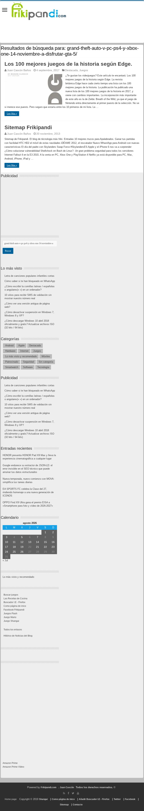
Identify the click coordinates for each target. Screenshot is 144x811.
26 (21, 551)
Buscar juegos (11, 594)
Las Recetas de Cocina (15, 598)
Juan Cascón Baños (19, 70)
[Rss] (64, 793)
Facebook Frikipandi (14, 609)
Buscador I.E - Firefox (14, 602)
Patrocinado (11, 361)
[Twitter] (73, 793)
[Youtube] (78, 793)
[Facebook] (68, 793)
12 (21, 541)
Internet (24, 351)
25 (14, 551)
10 (6, 541)
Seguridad (28, 361)
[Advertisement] (31, 203)
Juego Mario (10, 617)
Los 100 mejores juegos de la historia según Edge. (68, 64)
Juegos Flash (10, 613)
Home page (11, 799)
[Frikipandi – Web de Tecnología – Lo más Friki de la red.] (43, 10)
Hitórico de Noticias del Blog (18, 635)
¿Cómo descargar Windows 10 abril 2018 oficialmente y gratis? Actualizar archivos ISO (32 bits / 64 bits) (29, 324)
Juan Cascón (67, 787)
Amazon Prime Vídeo (13, 767)
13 (29, 541)
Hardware (10, 351)
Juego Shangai (11, 621)
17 (6, 546)
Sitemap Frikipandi (28, 127)
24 (6, 551)
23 (53, 546)
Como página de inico (15, 606)
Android (9, 345)
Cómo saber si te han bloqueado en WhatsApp (29, 281)
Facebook (130, 799)
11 (14, 541)
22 (45, 546)
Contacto (77, 804)
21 (37, 546)
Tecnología (43, 367)
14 (37, 541)
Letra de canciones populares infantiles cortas (29, 275)
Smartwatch (11, 367)
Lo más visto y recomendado (21, 356)
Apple (21, 345)
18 (14, 546)
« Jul (5, 560)
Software (28, 367)
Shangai (43, 799)
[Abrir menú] (4, 10)
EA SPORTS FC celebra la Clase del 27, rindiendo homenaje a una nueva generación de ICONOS (28, 492)
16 (53, 541)
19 (21, 546)
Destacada (71, 70)
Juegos (83, 70)
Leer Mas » (12, 113)
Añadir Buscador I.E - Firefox (94, 799)
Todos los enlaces (13, 629)
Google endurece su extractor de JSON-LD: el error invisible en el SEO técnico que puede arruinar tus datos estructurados (27, 468)
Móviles (46, 356)
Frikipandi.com (48, 787)
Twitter (117, 799)
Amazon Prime (10, 763)
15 (45, 541)
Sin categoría (46, 361)
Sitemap (64, 804)
